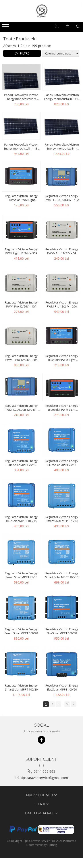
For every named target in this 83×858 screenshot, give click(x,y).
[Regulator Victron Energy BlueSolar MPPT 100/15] (21, 495)
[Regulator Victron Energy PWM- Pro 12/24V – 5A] (61, 229)
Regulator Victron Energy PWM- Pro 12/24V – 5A (61, 251)
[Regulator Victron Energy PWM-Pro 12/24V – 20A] (61, 282)
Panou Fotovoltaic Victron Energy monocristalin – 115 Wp (61, 97)
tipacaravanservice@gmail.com (44, 777)
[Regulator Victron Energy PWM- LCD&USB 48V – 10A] (61, 176)
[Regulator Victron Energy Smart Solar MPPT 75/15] (21, 551)
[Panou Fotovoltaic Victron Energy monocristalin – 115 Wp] (61, 77)
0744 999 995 (44, 771)
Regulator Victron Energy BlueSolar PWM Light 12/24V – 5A (21, 198)
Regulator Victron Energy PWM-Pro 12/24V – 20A (61, 304)
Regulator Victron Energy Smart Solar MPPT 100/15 (61, 575)
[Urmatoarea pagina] (73, 704)
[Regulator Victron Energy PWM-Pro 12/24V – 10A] (21, 282)
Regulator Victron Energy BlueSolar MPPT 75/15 (61, 463)
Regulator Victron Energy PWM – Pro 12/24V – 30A (21, 358)
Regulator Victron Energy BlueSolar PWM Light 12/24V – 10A (61, 358)
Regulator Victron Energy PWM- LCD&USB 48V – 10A (61, 198)
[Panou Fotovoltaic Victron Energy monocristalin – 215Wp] (61, 126)
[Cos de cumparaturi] (67, 26)
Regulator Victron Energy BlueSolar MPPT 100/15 (21, 519)
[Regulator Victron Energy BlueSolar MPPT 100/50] (61, 663)
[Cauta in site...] (78, 26)
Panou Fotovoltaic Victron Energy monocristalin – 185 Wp (21, 146)
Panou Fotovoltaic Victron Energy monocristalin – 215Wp (61, 146)
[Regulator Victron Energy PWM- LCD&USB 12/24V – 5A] (21, 387)
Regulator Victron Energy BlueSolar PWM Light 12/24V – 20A (61, 408)
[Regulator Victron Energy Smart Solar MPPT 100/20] (21, 607)
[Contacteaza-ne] (57, 26)
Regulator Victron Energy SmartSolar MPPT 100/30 (21, 687)
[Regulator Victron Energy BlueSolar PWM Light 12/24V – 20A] (61, 387)
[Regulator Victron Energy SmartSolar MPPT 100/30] (21, 663)
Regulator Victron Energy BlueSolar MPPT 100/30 (61, 631)
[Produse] (6, 27)
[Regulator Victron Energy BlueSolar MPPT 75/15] (61, 440)
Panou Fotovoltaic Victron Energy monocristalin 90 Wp (21, 97)
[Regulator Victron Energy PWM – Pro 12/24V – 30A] (21, 335)
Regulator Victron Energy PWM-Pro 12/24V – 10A (21, 304)
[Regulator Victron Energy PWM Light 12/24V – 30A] (21, 229)
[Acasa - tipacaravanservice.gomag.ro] (41, 11)
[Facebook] (41, 740)
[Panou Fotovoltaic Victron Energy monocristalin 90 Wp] (21, 77)
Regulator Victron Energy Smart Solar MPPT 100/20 (21, 631)
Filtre (23, 53)
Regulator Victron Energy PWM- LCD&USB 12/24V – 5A (21, 408)
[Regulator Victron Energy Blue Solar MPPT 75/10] (21, 439)
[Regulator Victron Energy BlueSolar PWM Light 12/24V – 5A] (21, 176)
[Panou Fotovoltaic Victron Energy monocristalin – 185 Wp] (21, 126)
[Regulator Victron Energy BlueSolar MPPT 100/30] (61, 607)
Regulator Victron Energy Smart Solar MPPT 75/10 (61, 519)
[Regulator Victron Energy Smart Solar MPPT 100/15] (61, 551)
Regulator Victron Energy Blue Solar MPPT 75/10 (21, 463)
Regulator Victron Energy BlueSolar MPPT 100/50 (61, 687)
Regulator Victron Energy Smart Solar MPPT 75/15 (21, 575)
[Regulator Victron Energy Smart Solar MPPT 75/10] (61, 495)
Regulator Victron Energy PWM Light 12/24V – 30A (21, 251)
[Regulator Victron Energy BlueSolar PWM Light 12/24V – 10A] (61, 335)
